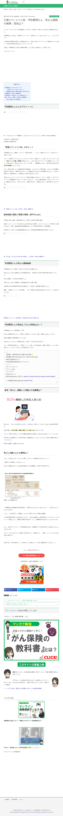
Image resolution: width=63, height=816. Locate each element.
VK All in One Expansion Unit (36, 812)
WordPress (17, 812)
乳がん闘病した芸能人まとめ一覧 (14, 443)
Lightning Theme (25, 812)
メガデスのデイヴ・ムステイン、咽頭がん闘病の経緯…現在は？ (22, 600)
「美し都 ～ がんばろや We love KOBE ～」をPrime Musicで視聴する (24, 256)
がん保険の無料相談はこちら (31, 555)
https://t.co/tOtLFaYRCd (31, 376)
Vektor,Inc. (46, 812)
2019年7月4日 (28, 380)
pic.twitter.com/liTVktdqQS (47, 376)
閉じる (18, 84)
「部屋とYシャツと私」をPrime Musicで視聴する (19, 209)
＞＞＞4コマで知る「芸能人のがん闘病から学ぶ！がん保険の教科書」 (23, 688)
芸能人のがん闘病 (54, 16)
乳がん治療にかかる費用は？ (13, 99)
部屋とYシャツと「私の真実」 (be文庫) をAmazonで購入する (22, 318)
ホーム (21, 799)
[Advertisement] (31, 68)
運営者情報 (14, 799)
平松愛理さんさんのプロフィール (13, 87)
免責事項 (7, 799)
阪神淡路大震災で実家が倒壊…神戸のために (18, 91)
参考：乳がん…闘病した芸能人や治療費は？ (16, 97)
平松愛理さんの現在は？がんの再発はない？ (16, 95)
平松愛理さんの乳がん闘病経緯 (13, 93)
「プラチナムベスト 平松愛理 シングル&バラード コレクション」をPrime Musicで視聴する (30, 135)
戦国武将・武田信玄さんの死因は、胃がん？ (17, 604)
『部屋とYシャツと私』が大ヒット (15, 89)
